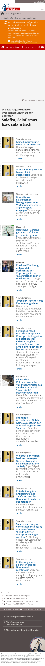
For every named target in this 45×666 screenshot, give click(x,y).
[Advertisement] (22, 75)
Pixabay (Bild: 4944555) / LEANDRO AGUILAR (22, 601)
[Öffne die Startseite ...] (16, 7)
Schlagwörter (14, 13)
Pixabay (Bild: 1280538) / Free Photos (19, 604)
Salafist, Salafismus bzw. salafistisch (20, 18)
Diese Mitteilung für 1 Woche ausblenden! (23, 42)
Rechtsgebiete (29, 47)
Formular (34, 662)
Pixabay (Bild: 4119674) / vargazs (18, 595)
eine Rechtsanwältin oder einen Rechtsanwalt (20, 660)
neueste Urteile (12, 47)
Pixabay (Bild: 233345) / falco (16, 598)
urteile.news (16, 654)
